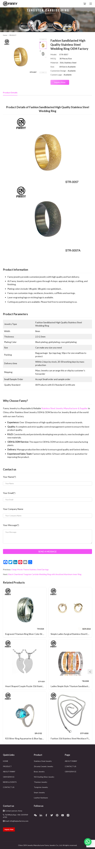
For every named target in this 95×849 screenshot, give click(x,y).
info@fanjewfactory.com (19, 821)
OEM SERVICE (8, 777)
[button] (88, 842)
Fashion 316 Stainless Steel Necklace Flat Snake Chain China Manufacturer (71, 738)
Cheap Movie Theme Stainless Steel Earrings (30, 569)
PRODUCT (7, 766)
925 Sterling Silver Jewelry (44, 777)
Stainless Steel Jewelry (43, 761)
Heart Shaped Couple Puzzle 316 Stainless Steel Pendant (25, 686)
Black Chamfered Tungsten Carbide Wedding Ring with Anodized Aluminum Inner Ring (44, 574)
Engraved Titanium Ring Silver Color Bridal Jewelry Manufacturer (25, 634)
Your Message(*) (11, 525)
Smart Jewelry (39, 792)
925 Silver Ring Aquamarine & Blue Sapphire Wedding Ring (25, 738)
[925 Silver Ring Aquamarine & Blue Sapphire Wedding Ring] (24, 717)
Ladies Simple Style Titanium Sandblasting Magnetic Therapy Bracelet (71, 686)
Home (5, 35)
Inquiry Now (59, 82)
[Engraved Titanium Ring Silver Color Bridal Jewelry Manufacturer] (24, 612)
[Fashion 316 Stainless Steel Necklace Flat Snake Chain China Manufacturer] (70, 717)
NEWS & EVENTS (10, 782)
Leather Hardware (41, 798)
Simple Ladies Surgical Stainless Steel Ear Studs (71, 634)
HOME (5, 761)
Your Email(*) (9, 493)
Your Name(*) (9, 476)
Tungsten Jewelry (41, 787)
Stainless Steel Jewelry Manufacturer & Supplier (64, 408)
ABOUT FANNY (9, 771)
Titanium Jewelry (40, 782)
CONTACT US (8, 787)
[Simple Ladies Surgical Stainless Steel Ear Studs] (70, 612)
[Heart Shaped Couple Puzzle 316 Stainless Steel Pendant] (24, 664)
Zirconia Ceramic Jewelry (43, 766)
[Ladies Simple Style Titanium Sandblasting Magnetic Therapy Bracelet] (70, 664)
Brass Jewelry (39, 771)
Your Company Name (13, 509)
